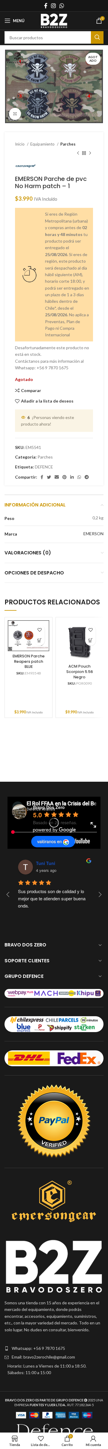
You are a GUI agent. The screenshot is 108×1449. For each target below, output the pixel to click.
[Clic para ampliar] (15, 114)
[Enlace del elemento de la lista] (54, 1348)
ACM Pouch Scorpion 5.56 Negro (79, 671)
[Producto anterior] (78, 153)
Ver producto (39, 640)
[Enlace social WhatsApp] (62, 5)
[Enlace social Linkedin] (72, 477)
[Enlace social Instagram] (53, 5)
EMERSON (93, 533)
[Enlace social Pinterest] (64, 477)
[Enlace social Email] (57, 477)
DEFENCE (44, 466)
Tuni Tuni (45, 863)
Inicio (20, 144)
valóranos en (49, 841)
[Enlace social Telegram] (87, 477)
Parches (68, 144)
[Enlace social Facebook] (45, 5)
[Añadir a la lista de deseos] (39, 630)
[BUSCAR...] (97, 37)
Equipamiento (43, 144)
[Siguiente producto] (90, 153)
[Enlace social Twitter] (49, 477)
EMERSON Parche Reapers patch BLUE (29, 661)
